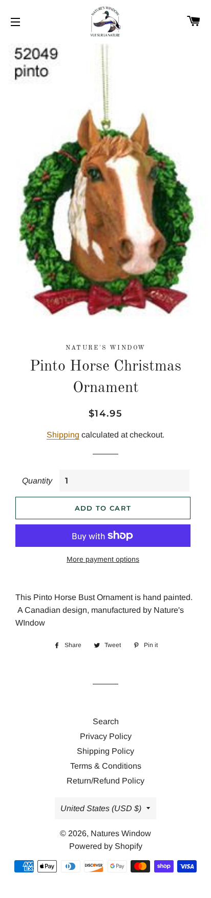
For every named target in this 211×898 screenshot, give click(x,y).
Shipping (63, 434)
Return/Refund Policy (105, 780)
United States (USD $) (100, 808)
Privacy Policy (106, 736)
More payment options (103, 559)
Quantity (37, 480)
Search (106, 721)
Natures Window (121, 833)
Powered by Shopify (105, 846)
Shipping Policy (105, 751)
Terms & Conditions (105, 766)
